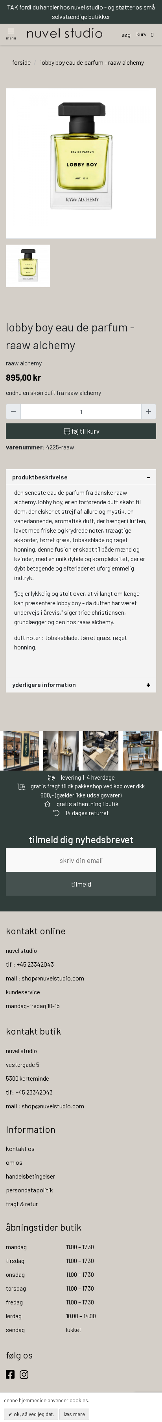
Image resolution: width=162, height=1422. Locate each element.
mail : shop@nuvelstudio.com (45, 978)
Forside (21, 62)
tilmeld (81, 884)
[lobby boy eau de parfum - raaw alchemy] (28, 265)
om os (14, 1162)
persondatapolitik (29, 1190)
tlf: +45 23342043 (29, 1092)
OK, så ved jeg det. (33, 1414)
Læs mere (74, 1414)
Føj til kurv (84, 431)
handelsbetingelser (30, 1176)
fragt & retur (22, 1203)
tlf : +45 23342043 (30, 964)
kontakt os (20, 1148)
